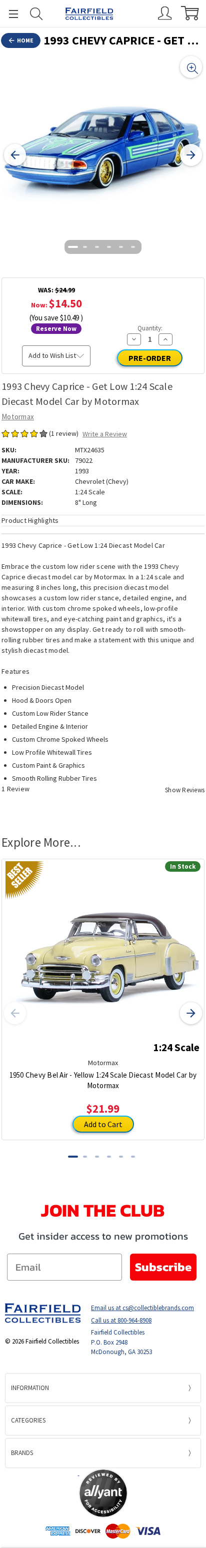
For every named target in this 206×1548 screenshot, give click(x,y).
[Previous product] (15, 1013)
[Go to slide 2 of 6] (85, 247)
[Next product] (191, 1013)
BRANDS (22, 1453)
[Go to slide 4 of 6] (109, 247)
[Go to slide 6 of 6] (133, 247)
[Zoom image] (191, 67)
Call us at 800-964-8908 (121, 1320)
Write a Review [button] (104, 433)
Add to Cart (103, 1124)
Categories (28, 1420)
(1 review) (64, 433)
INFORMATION (30, 1388)
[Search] (37, 13)
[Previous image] (15, 155)
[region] (103, 154)
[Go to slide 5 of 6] (121, 247)
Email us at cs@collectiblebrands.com (142, 1308)
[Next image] (191, 155)
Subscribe (163, 1267)
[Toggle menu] (9, 13)
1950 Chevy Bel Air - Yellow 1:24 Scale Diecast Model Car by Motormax (103, 1080)
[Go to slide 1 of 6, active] (73, 247)
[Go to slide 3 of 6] (97, 247)
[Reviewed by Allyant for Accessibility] (103, 1493)
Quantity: (150, 328)
